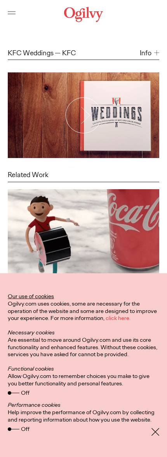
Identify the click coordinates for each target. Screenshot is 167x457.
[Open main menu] (11, 14)
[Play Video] (83, 115)
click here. (118, 318)
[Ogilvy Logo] (83, 14)
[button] (149, 53)
